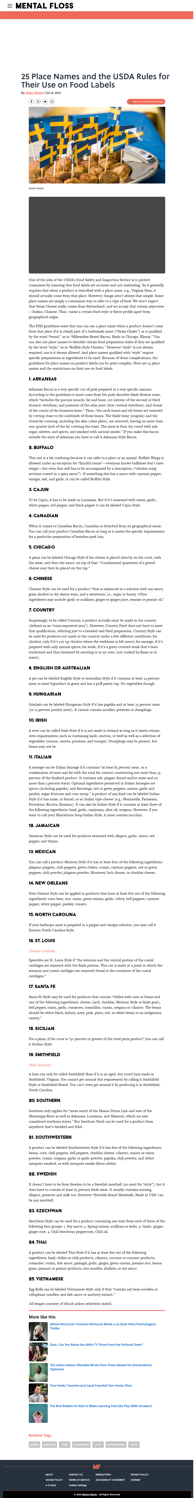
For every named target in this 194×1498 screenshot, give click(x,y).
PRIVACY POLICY (140, 1474)
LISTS (98, 1444)
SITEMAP (135, 1480)
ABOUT (49, 1474)
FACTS (134, 1444)
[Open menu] (10, 5)
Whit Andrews (40, 1065)
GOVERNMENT (81, 1444)
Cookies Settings (78, 1485)
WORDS (34, 1444)
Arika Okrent (35, 93)
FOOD (64, 1444)
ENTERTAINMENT (116, 1444)
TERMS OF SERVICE (79, 1480)
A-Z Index (50, 1485)
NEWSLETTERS (103, 1474)
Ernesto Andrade (42, 951)
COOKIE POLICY (54, 1480)
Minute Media (89, 1494)
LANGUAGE (49, 1444)
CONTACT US (76, 1474)
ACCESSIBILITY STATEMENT (110, 1480)
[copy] (52, 101)
